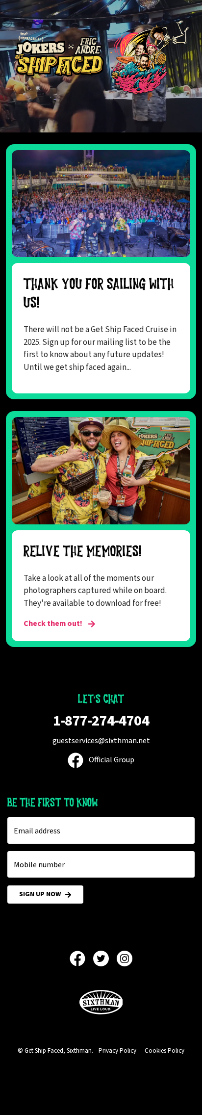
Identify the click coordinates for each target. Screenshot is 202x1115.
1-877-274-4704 (101, 720)
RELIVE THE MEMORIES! (83, 551)
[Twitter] (105, 958)
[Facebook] (81, 958)
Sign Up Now (40, 894)
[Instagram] (124, 958)
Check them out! (54, 623)
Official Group (110, 759)
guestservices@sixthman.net (101, 740)
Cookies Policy (164, 1050)
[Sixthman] (101, 1002)
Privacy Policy (117, 1050)
